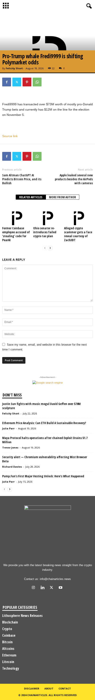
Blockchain (10, 622)
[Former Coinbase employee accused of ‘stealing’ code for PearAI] (16, 214)
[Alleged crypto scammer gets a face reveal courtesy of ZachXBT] (78, 214)
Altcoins (8, 648)
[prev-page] (45, 248)
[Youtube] (61, 588)
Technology (10, 668)
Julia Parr (8, 428)
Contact (65, 688)
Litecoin (8, 661)
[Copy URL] (47, 82)
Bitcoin (7, 642)
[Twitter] (16, 82)
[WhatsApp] (37, 82)
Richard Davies (12, 466)
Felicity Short (14, 68)
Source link (10, 136)
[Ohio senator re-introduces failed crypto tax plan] (47, 214)
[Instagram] (34, 588)
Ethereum (9, 655)
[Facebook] (6, 82)
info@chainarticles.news (55, 579)
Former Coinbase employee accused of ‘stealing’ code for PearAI (16, 234)
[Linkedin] (43, 588)
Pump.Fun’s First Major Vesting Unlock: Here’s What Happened (43, 476)
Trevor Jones (10, 447)
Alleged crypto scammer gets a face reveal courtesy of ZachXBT (78, 234)
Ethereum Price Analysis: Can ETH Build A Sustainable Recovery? (44, 423)
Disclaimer (31, 688)
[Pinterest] (27, 82)
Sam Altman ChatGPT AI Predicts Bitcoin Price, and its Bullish (21, 179)
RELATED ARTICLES (30, 197)
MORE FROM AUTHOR (62, 197)
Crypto (7, 628)
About (48, 688)
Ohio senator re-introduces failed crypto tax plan (44, 232)
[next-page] (50, 248)
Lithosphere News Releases (22, 615)
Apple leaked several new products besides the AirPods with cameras (74, 179)
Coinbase (8, 635)
